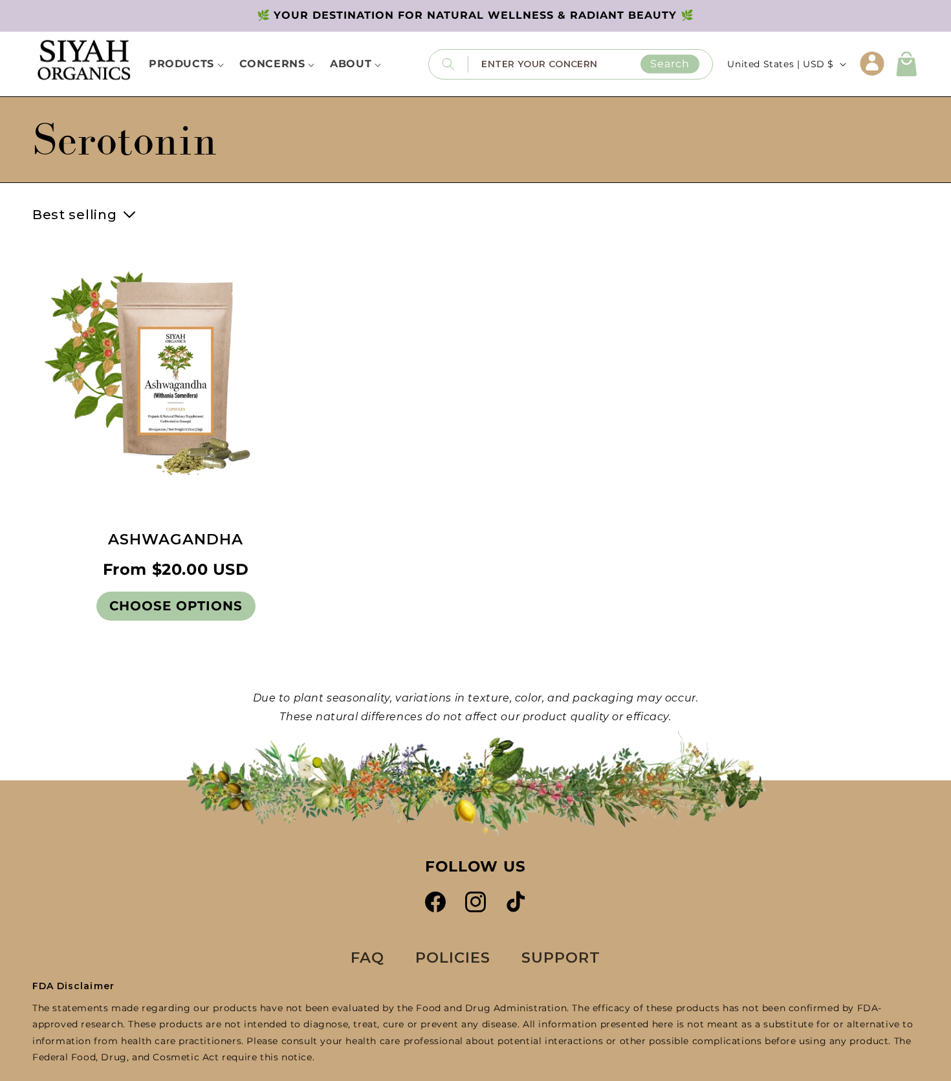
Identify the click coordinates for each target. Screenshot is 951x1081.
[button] (907, 64)
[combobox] (590, 63)
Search (670, 64)
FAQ (367, 957)
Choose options (176, 606)
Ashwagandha (176, 539)
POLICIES (452, 957)
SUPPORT (560, 957)
